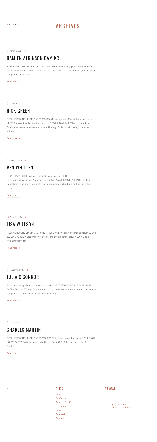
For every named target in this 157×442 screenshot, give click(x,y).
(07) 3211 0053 (119, 404)
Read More (12, 81)
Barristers (61, 398)
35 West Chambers (121, 407)
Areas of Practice (64, 402)
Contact (60, 418)
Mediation (61, 406)
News (58, 410)
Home (59, 394)
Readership (61, 414)
